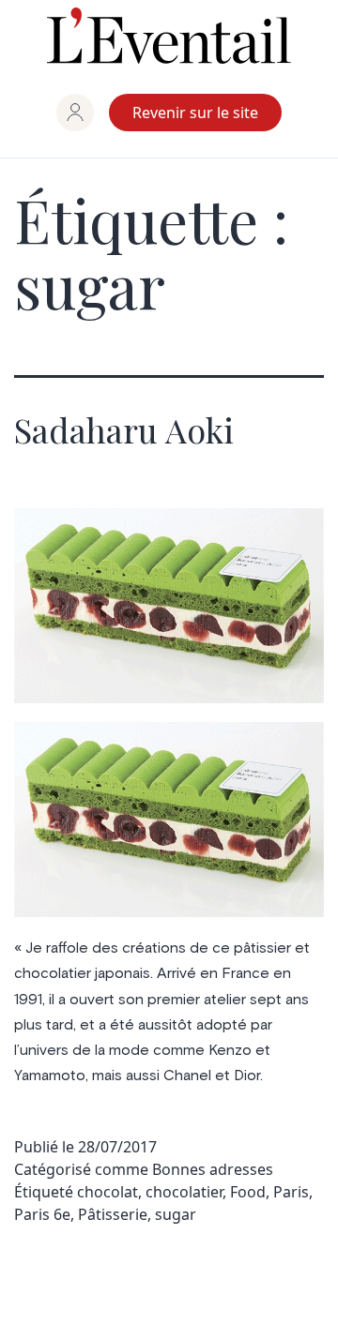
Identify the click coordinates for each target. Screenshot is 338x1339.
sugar (175, 1214)
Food (248, 1191)
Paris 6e (42, 1214)
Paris (291, 1191)
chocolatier (184, 1191)
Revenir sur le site (195, 112)
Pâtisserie (112, 1214)
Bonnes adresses (212, 1169)
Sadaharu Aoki (124, 429)
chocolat (107, 1191)
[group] (75, 112)
